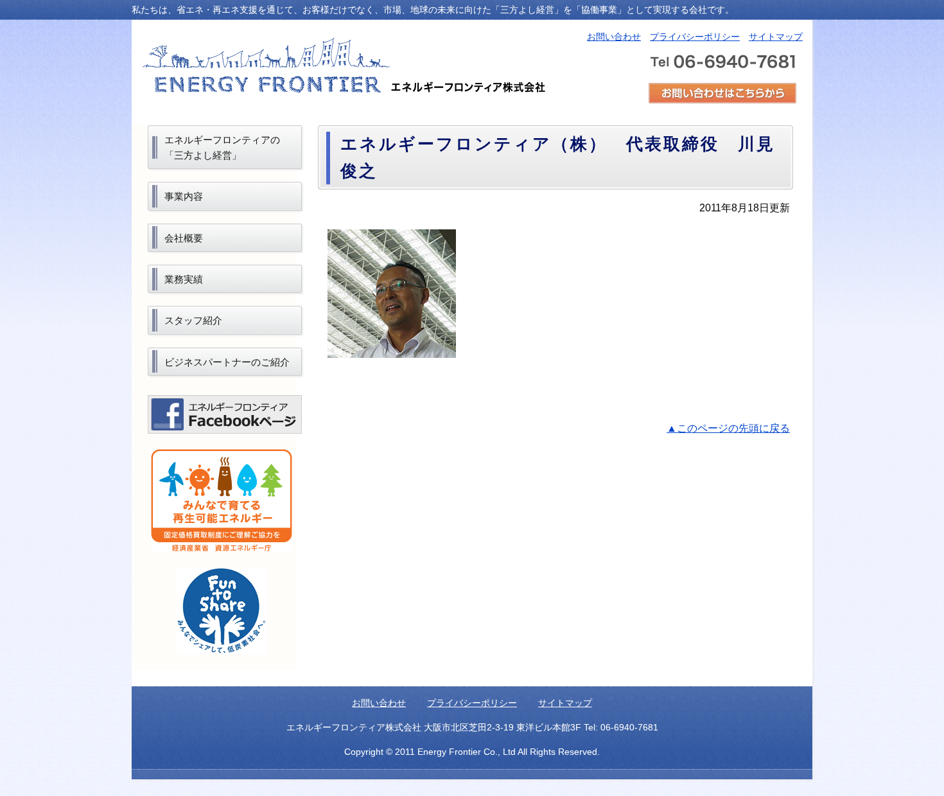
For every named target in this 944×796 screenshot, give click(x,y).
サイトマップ (776, 36)
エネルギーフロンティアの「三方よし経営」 (222, 147)
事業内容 (183, 196)
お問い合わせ (614, 36)
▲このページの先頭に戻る (728, 428)
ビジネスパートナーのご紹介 (227, 362)
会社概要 (183, 238)
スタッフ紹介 (193, 320)
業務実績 (183, 279)
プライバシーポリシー (695, 36)
